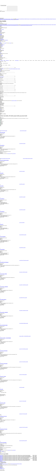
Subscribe (1, 449)
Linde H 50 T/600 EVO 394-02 (4, 160)
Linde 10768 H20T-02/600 (3, 325)
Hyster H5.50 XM (2, 132)
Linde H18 (1, 389)
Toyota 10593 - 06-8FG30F (4, 312)
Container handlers (13, 19)
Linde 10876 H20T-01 (3, 299)
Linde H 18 (1, 224)
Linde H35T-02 (2, 145)
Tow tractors (9, 19)
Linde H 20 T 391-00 (3, 376)
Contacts (4, 461)
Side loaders (3, 19)
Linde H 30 (1, 455)
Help (2, 461)
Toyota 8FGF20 (2, 249)
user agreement (14, 153)
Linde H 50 (1, 457)
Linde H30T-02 (2, 211)
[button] (28, 15)
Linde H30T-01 (2, 198)
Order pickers (6, 19)
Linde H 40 (1, 459)
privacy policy (9, 153)
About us (1, 461)
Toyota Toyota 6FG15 (3, 442)
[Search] (12, 8)
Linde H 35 (1, 456)
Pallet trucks (16, 19)
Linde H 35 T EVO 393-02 (3, 350)
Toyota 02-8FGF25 (2, 236)
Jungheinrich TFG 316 (3, 416)
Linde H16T (1, 173)
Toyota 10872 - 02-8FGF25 (4, 286)
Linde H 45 (1, 460)
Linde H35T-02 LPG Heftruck (4, 262)
